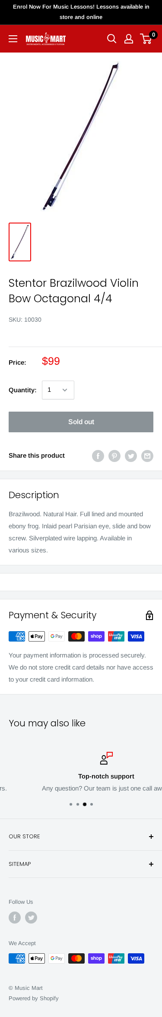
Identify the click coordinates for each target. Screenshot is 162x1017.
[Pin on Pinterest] (114, 456)
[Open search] (112, 38)
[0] (146, 39)
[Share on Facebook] (98, 456)
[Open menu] (13, 38)
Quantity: (23, 390)
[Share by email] (147, 456)
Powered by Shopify (34, 998)
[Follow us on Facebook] (15, 918)
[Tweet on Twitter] (131, 456)
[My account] (128, 38)
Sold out (81, 421)
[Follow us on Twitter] (31, 918)
